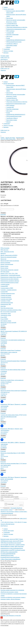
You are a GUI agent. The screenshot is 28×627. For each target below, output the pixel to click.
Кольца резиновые (5, 262)
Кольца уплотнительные (7, 264)
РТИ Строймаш (10, 31)
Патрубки (3, 306)
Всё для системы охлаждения (8, 311)
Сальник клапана (5, 284)
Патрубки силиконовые (12, 34)
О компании (6, 49)
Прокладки (3, 259)
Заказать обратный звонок (7, 524)
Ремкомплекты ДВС (6, 304)
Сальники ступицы (5, 300)
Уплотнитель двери (6, 313)
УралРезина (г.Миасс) (12, 43)
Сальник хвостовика (6, 295)
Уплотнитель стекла (6, 315)
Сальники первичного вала (8, 293)
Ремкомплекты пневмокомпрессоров (16, 29)
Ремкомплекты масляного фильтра (10, 279)
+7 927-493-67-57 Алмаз (20, 522)
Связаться (3, 70)
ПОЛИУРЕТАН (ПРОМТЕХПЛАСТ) (15, 40)
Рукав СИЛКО (4, 319)
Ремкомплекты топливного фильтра (10, 280)
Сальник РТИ (4, 291)
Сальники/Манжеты (11, 23)
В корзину (3, 212)
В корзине (3, 214)
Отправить (3, 516)
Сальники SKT (10, 32)
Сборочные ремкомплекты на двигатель (16, 27)
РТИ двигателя (4, 249)
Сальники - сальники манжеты (8, 289)
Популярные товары (6, 320)
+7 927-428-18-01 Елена (7, 522)
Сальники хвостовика (6, 299)
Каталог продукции (8, 9)
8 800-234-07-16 (5, 57)
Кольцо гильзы (4, 266)
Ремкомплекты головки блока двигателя (11, 277)
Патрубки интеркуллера (7, 308)
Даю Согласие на (14, 511)
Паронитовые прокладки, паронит (9, 269)
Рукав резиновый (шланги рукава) (9, 282)
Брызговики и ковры (11, 45)
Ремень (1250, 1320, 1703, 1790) (9, 273)
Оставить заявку (5, 55)
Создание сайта (5, 615)
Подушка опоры (5, 271)
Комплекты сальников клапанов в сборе (11, 310)
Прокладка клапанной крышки (9, 257)
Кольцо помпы (4, 268)
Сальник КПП (4, 286)
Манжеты (3, 253)
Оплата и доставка (8, 51)
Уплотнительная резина (7, 302)
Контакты (5, 52)
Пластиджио (9, 18)
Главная (5, 7)
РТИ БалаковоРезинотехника (13, 41)
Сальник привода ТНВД (7, 288)
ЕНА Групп (9, 36)
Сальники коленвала (6, 297)
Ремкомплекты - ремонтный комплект (10, 275)
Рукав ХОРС (4, 317)
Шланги (8, 47)
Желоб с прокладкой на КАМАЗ (9, 255)
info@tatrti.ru (4, 59)
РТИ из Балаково (5, 248)
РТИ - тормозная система (7, 251)
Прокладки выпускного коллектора (10, 260)
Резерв (8, 38)
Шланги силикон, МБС (12, 25)
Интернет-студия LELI (15, 615)
